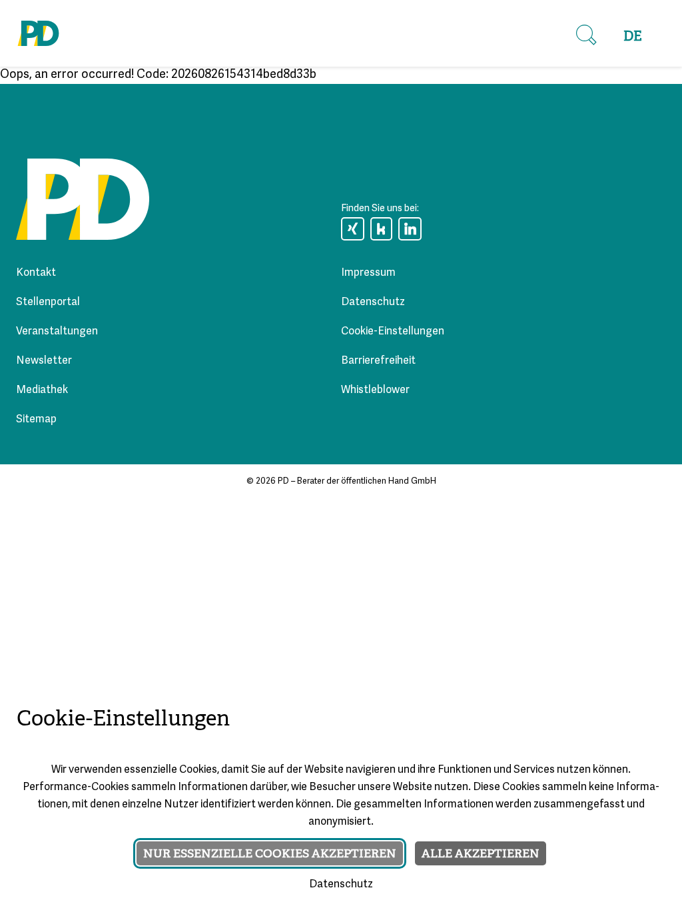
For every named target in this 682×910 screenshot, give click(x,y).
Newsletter (44, 361)
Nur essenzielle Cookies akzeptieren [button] (269, 853)
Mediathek (42, 390)
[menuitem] (632, 37)
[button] (586, 35)
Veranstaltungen (57, 331)
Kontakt (36, 273)
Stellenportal (48, 302)
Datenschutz (373, 302)
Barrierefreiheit (378, 361)
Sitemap (36, 419)
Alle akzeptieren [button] (480, 853)
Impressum (368, 273)
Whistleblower (375, 390)
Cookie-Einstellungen (392, 331)
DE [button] (632, 36)
